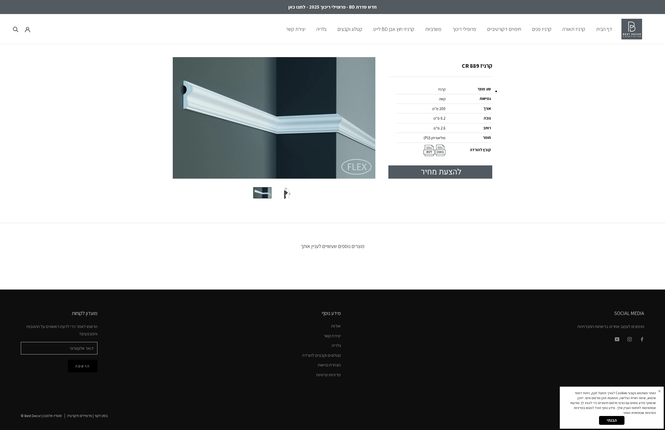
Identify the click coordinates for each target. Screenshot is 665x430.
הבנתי (612, 420)
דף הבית (604, 28)
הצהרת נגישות (329, 365)
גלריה (321, 28)
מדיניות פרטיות (328, 375)
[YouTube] (617, 338)
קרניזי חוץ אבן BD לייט (393, 28)
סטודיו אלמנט (52, 415)
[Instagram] (629, 338)
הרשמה (82, 366)
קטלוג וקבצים (349, 28)
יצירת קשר (295, 28)
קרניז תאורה (573, 28)
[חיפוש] (15, 29)
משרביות (433, 28)
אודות (336, 326)
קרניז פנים (541, 28)
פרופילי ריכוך (464, 28)
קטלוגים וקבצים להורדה (321, 355)
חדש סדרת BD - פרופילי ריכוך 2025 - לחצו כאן (332, 7)
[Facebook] (642, 338)
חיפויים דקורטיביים (504, 28)
